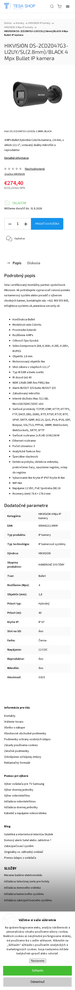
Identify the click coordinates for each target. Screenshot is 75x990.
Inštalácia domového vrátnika (22, 888)
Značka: (14, 174)
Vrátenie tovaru (13, 722)
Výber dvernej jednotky (18, 790)
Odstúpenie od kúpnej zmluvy (22, 757)
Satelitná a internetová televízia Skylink (28, 834)
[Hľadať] (52, 6)
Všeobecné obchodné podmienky (25, 733)
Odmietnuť (37, 982)
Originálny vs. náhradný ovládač (23, 852)
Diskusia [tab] (33, 263)
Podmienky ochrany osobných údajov (27, 739)
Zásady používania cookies (21, 745)
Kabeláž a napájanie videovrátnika (25, 813)
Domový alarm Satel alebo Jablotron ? (27, 840)
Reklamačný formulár (17, 763)
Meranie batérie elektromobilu (23, 875)
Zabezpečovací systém (19, 846)
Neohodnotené (35, 168)
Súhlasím (37, 970)
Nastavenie (37, 960)
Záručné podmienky (16, 751)
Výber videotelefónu (17, 796)
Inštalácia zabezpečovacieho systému (28, 900)
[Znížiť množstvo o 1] (10, 223)
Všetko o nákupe (14, 728)
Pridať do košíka (47, 223)
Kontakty (9, 716)
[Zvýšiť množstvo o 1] (25, 223)
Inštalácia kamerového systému (24, 894)
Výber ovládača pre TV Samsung (24, 784)
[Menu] (68, 6)
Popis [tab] (16, 263)
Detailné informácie (16, 158)
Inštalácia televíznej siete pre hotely (26, 881)
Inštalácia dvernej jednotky (21, 807)
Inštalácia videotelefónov (20, 801)
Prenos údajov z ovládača (20, 858)
